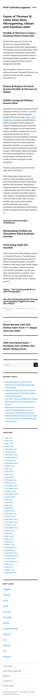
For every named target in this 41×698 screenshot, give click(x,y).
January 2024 (10, 516)
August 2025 (10, 466)
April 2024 (9, 508)
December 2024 (11, 486)
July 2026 (9, 438)
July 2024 (9, 500)
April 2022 (9, 567)
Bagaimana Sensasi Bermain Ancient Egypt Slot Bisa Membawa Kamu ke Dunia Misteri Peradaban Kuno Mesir (19, 410)
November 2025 (11, 458)
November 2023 (11, 522)
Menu (34, 7)
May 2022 (9, 564)
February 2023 (11, 547)
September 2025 (11, 463)
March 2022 (10, 570)
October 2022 (10, 559)
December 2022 (11, 553)
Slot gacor (7, 656)
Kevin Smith (10, 308)
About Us (7, 676)
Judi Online (7, 666)
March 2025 (10, 477)
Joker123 (6, 645)
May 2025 (9, 474)
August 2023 (10, 530)
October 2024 (10, 491)
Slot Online (33, 308)
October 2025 (10, 460)
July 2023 (8, 533)
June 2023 (9, 536)
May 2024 (9, 505)
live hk (5, 600)
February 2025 (11, 480)
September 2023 (11, 528)
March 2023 (10, 545)
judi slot (7, 310)
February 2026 (11, 449)
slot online (7, 617)
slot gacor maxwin (10, 628)
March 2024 (10, 511)
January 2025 (10, 483)
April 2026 (9, 446)
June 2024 (9, 502)
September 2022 (11, 561)
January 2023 (10, 550)
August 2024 (10, 497)
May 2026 (9, 443)
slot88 (5, 606)
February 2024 (11, 514)
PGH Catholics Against (16, 7)
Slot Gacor (7, 612)
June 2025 (9, 472)
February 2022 (11, 573)
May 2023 (9, 539)
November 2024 (11, 488)
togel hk (6, 595)
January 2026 (10, 452)
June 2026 (9, 441)
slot (4, 640)
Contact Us (7, 681)
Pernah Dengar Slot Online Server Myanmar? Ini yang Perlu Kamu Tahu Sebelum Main (20, 385)
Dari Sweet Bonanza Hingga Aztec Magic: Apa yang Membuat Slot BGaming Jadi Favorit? (21, 401)
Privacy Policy (8, 686)
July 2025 (9, 469)
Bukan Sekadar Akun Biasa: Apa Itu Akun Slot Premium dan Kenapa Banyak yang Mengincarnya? (21, 418)
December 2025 (11, 455)
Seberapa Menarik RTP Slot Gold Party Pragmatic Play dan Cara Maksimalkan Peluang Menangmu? (20, 393)
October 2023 (10, 525)
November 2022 (11, 556)
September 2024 (11, 494)
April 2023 (9, 542)
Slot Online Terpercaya (12, 671)
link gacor (7, 589)
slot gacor (7, 634)
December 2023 (11, 519)
